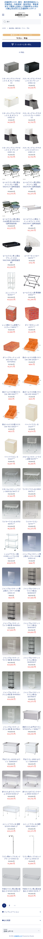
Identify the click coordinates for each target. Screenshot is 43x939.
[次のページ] (14, 905)
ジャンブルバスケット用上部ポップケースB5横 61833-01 (11, 591)
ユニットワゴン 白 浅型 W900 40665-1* (31, 825)
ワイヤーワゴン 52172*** (32, 523)
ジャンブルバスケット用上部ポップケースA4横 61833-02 (32, 556)
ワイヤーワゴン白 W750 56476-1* (11, 523)
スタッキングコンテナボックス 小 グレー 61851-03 (32, 115)
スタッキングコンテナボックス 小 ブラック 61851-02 (11, 150)
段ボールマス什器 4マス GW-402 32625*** (11, 425)
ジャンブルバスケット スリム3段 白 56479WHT (31, 694)
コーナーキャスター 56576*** (31, 257)
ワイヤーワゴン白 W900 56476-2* (32, 490)
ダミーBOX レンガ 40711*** (32, 326)
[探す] (4, 21)
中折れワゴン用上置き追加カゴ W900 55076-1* (32, 890)
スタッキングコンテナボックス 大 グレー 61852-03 (11, 81)
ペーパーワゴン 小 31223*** (11, 458)
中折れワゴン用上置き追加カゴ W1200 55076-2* (11, 890)
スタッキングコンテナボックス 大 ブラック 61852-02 (32, 81)
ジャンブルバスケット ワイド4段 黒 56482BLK (11, 624)
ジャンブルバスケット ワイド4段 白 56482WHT (31, 591)
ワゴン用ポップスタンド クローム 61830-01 (32, 858)
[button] (40, 15)
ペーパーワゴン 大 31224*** (32, 425)
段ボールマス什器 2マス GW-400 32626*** (32, 393)
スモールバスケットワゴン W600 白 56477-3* (11, 490)
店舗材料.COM (18, 936)
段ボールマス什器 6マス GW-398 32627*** (11, 393)
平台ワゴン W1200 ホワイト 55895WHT (11, 760)
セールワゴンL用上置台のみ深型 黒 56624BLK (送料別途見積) (11, 221)
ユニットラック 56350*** (11, 294)
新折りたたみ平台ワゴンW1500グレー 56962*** (32, 728)
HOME (4, 28)
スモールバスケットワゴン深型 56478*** (32, 458)
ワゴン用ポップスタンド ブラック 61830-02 (11, 858)
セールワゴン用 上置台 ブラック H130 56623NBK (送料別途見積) (11, 259)
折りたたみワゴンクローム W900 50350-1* (32, 793)
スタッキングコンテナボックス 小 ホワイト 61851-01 (32, 150)
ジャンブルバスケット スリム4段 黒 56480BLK (11, 693)
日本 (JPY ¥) (8, 931)
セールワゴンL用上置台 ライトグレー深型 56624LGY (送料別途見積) (11, 185)
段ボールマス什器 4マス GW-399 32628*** (32, 358)
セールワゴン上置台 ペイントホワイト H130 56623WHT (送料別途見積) (32, 222)
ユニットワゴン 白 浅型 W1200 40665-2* (11, 825)
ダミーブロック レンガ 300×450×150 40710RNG (11, 359)
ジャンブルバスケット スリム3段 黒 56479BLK (11, 728)
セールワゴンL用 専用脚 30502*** (32, 294)
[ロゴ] (21, 14)
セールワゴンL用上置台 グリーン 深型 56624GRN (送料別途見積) (32, 185)
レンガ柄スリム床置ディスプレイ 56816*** (11, 326)
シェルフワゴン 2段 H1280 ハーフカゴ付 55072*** (11, 556)
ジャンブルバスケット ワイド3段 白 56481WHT (31, 625)
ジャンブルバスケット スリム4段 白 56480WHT (31, 660)
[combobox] (21, 21)
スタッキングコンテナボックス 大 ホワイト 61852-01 (11, 115)
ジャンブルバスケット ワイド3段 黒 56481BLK (11, 659)
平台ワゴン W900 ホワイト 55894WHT (31, 760)
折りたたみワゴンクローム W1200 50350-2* (11, 793)
